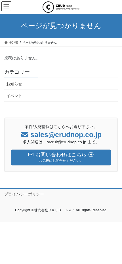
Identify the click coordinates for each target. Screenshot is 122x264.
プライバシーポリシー (24, 194)
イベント (14, 95)
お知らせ (14, 84)
